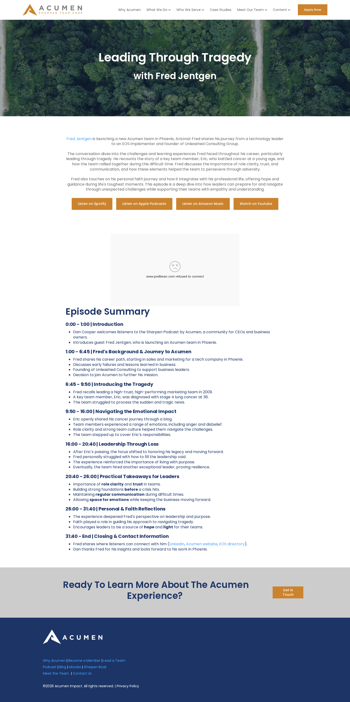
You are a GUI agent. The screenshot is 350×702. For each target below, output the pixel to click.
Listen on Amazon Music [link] (203, 203)
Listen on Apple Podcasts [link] (144, 203)
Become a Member (84, 660)
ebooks (75, 667)
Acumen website (201, 544)
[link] (72, 636)
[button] (159, 10)
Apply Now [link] (312, 9)
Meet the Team (56, 673)
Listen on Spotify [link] (92, 203)
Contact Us (82, 673)
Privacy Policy (128, 686)
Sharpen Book (95, 667)
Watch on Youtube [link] (256, 203)
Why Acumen (129, 9)
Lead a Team (114, 660)
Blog (62, 667)
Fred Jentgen (79, 138)
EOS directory (232, 544)
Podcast (49, 667)
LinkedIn (176, 544)
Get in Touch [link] (288, 592)
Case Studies (220, 9)
